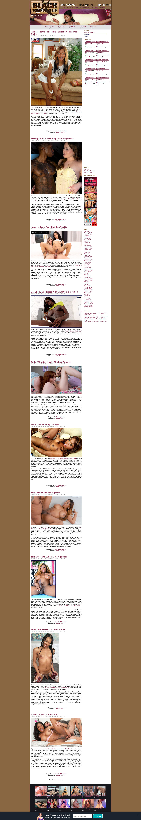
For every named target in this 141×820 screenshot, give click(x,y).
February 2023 (88, 256)
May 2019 (86, 297)
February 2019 (88, 299)
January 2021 (87, 277)
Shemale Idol (83, 26)
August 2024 (87, 239)
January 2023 (87, 258)
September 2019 (88, 291)
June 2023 (87, 252)
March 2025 (87, 237)
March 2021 (87, 276)
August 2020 (87, 281)
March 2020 (87, 285)
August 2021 (87, 271)
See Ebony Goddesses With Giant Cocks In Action (54, 292)
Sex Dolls (86, 169)
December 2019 (88, 290)
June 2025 (87, 235)
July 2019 (86, 294)
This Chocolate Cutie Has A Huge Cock (49, 557)
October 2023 (87, 249)
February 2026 (88, 233)
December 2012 (88, 302)
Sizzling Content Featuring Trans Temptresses (52, 139)
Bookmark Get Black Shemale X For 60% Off (55, 35)
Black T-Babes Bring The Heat (45, 424)
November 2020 (88, 280)
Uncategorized (60, 417)
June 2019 (87, 295)
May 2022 (86, 265)
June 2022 (87, 263)
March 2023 (87, 255)
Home (85, 32)
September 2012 (88, 303)
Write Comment (60, 132)
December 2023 (88, 246)
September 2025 (88, 234)
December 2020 (88, 278)
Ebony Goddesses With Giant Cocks (48, 629)
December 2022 (88, 259)
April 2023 (86, 253)
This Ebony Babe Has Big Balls (45, 493)
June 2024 (87, 242)
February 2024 (88, 245)
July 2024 (86, 241)
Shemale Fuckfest (72, 26)
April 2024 (86, 244)
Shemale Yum (93, 26)
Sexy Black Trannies (60, 131)
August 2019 (87, 292)
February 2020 (88, 287)
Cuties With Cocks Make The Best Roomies (51, 362)
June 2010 (87, 308)
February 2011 (88, 305)
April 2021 (86, 274)
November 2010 (88, 306)
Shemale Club (61, 26)
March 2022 (87, 266)
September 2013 (88, 301)
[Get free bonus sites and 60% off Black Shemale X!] (71, 24)
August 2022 (87, 262)
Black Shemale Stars (49, 26)
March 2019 (87, 298)
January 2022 (87, 267)
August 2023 (87, 251)
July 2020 (86, 283)
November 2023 (88, 248)
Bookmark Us (91, 32)
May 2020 (86, 284)
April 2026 (86, 231)
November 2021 (88, 270)
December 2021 (88, 269)
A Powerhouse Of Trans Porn (44, 714)
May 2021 (86, 273)
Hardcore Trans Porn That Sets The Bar (49, 227)
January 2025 (87, 238)
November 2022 (88, 260)
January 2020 (87, 288)
